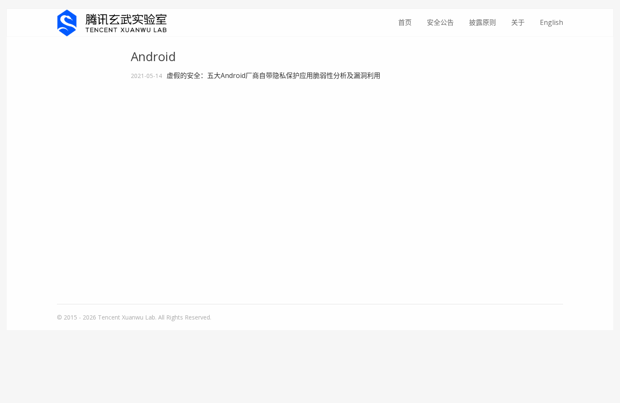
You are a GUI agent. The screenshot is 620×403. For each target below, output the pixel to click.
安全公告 (440, 22)
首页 (405, 22)
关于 (518, 22)
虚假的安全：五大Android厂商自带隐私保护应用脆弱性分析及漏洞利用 (273, 75)
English (551, 22)
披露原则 (482, 22)
